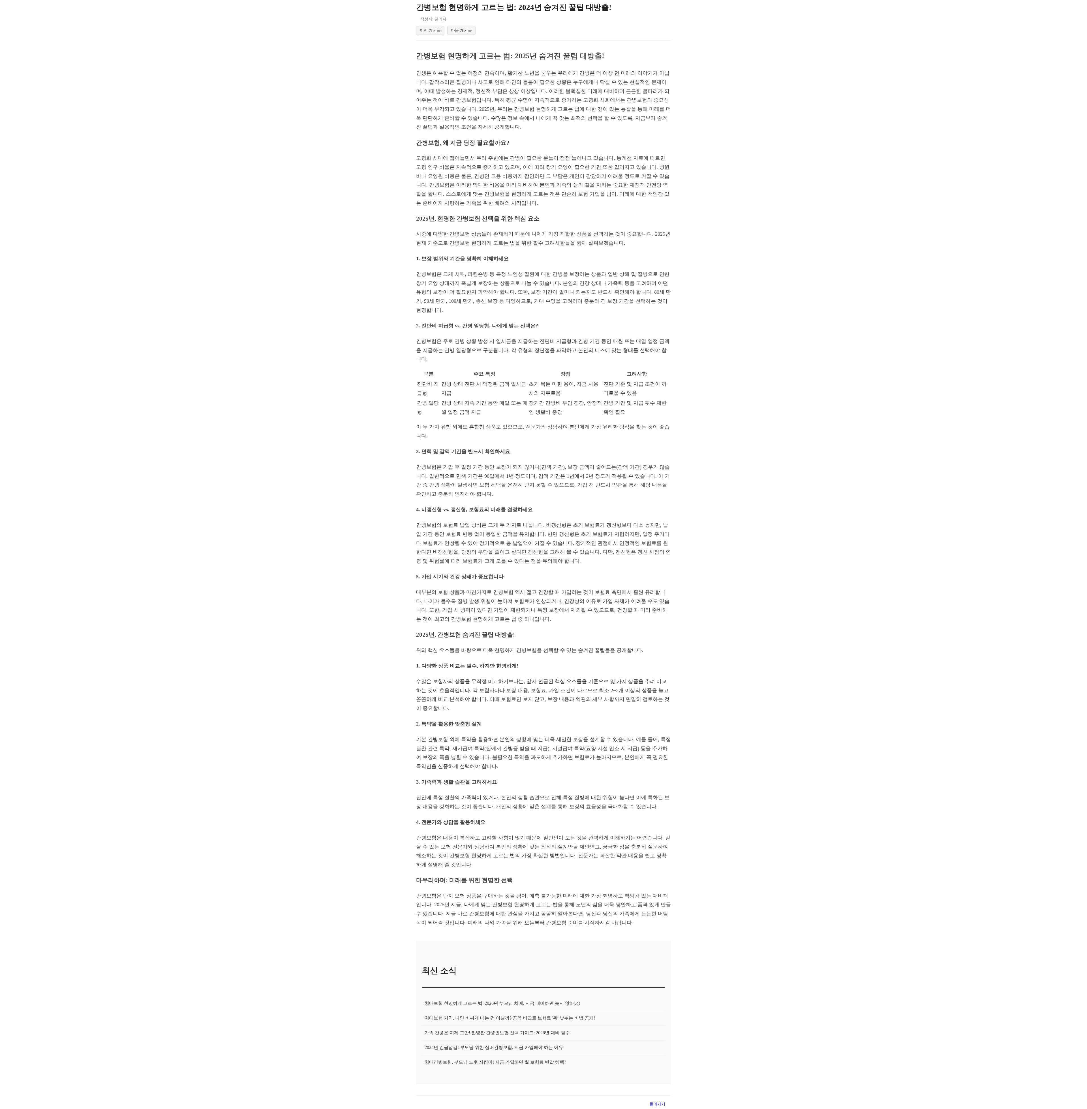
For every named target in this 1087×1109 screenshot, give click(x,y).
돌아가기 (657, 1104)
